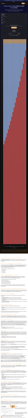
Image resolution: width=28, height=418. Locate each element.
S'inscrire (23, 3)
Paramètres (4, 414)
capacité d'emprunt (10, 316)
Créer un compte (14, 27)
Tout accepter (11, 414)
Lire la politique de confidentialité (4, 412)
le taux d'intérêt (8, 291)
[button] (1, 417)
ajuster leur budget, (14, 277)
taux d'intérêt (14, 316)
